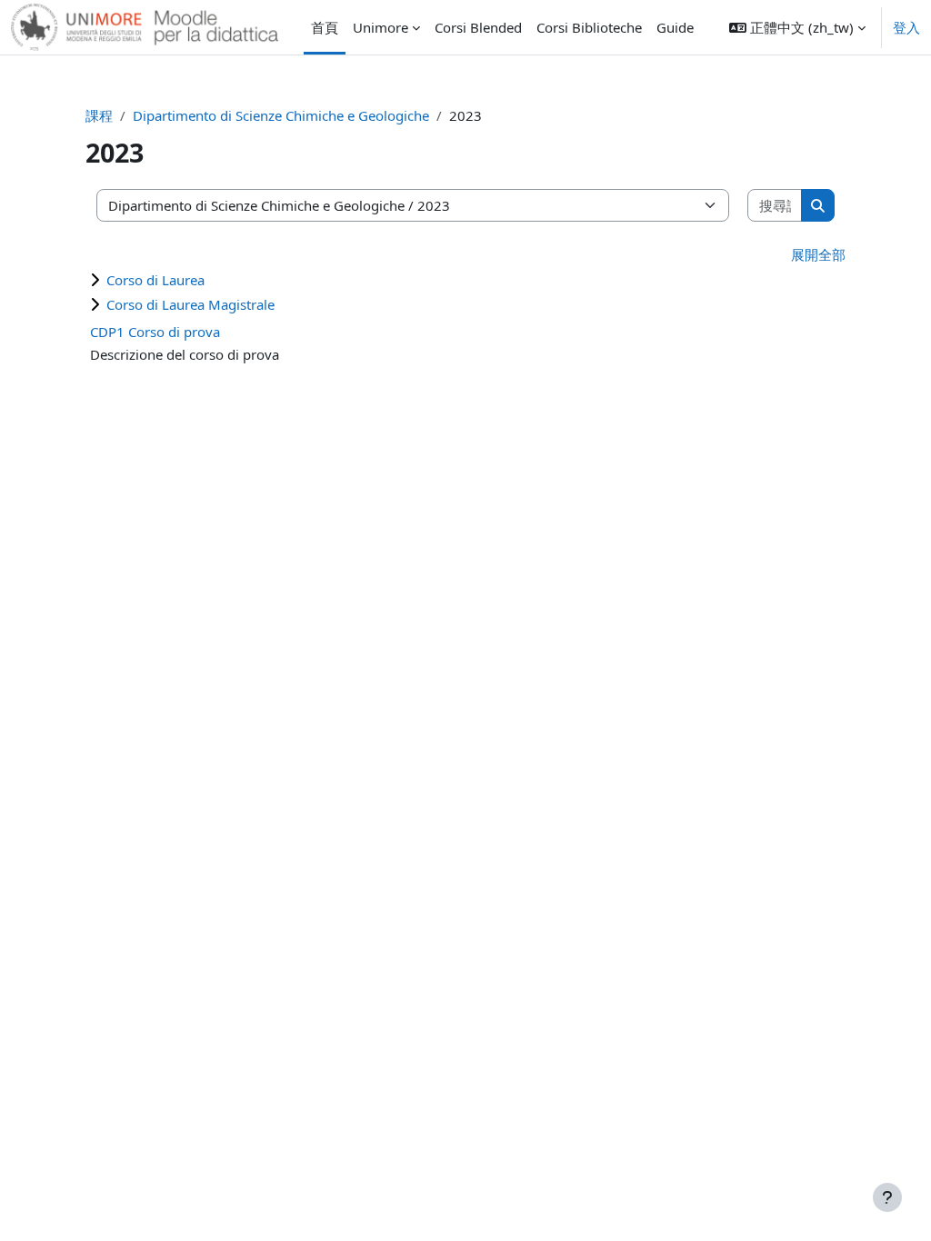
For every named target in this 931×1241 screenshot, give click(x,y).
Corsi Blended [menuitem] (478, 27)
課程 (99, 115)
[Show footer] (887, 1197)
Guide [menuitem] (675, 27)
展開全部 (818, 254)
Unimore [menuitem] (380, 27)
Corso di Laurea (155, 280)
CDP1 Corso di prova (155, 332)
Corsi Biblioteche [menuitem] (589, 27)
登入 (906, 27)
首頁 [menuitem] (324, 27)
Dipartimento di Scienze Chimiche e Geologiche (281, 115)
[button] (797, 27)
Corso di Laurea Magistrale (190, 304)
